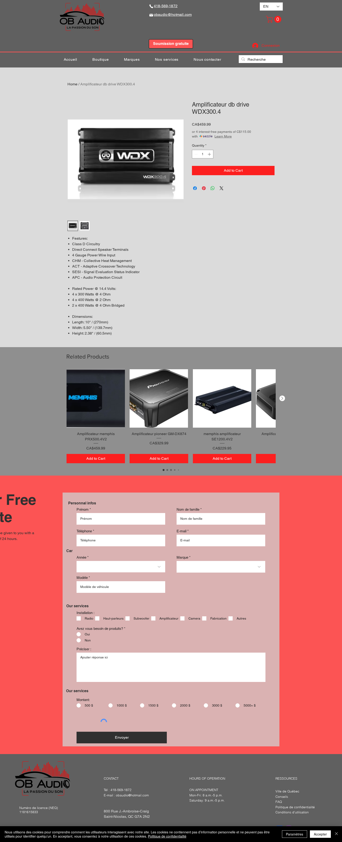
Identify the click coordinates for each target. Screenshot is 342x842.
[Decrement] (195, 154)
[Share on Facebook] (195, 188)
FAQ (278, 802)
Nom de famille (188, 509)
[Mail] (151, 15)
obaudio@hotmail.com (132, 795)
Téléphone (84, 531)
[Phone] (151, 6)
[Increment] (210, 154)
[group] (171, 416)
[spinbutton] (202, 154)
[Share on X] (221, 188)
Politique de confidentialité (167, 836)
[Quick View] (96, 398)
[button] (274, 19)
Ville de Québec (287, 791)
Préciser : (84, 649)
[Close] (336, 834)
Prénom (83, 509)
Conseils (281, 797)
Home (72, 84)
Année (81, 557)
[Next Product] (282, 398)
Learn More (223, 136)
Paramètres (294, 834)
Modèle (82, 577)
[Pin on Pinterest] (204, 188)
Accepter (320, 834)
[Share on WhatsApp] (212, 188)
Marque (182, 557)
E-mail (181, 531)
